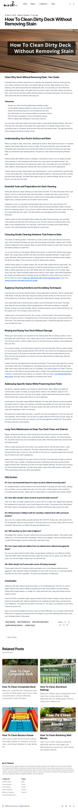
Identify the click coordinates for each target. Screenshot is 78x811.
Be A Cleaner (8, 763)
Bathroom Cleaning (7, 792)
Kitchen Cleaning (7, 789)
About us (24, 792)
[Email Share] (67, 625)
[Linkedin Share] (60, 625)
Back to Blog (12, 637)
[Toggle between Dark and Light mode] (70, 4)
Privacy (23, 787)
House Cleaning (6, 784)
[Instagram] (66, 806)
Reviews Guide (6, 781)
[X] (62, 806)
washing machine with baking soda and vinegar (21, 280)
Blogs (23, 781)
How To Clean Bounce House (17, 735)
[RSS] (74, 806)
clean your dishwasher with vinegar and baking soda (41, 278)
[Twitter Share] (65, 622)
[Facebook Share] (69, 622)
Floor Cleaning (6, 787)
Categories (43, 4)
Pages (32, 4)
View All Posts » (7, 652)
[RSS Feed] (74, 4)
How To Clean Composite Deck (19, 686)
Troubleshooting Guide (9, 795)
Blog (53, 4)
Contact (23, 789)
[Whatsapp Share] (64, 625)
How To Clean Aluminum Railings (53, 688)
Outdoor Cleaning (23, 15)
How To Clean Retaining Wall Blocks (55, 737)
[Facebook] (70, 806)
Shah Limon (14, 806)
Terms (23, 784)
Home (25, 4)
